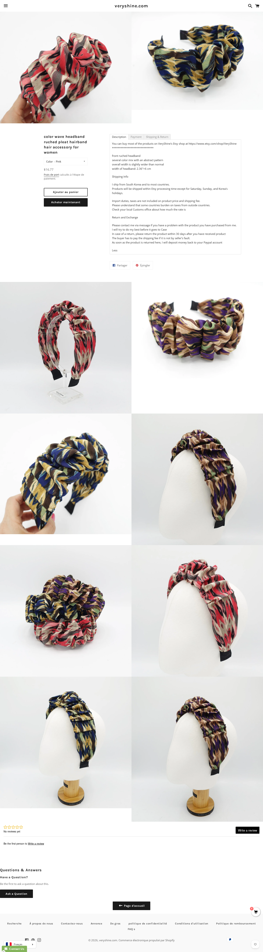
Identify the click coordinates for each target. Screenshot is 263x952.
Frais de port (51, 174)
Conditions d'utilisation (191, 923)
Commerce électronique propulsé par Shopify (147, 940)
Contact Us (15, 948)
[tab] (119, 137)
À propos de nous (41, 923)
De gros (115, 923)
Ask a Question (16, 893)
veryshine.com (131, 5)
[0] (255, 912)
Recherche (14, 923)
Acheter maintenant (65, 202)
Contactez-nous (72, 923)
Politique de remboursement (236, 923)
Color (49, 161)
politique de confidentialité (147, 923)
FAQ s (131, 929)
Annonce (96, 923)
